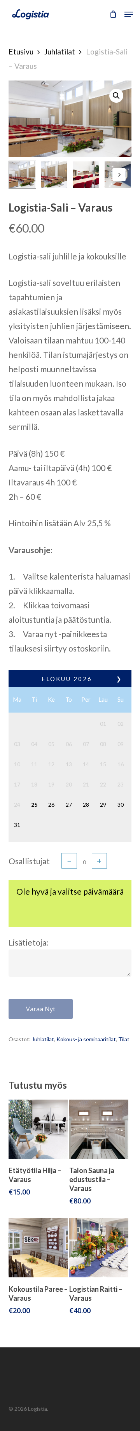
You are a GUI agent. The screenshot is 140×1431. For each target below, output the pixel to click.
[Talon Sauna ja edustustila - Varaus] (98, 1129)
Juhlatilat (59, 51)
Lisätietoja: (28, 942)
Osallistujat (29, 861)
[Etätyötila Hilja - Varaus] (38, 1129)
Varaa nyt (40, 1009)
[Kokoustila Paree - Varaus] (38, 1247)
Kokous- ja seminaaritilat (86, 1039)
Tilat (124, 1039)
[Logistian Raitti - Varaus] (98, 1247)
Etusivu (21, 51)
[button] (128, 14)
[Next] (119, 174)
